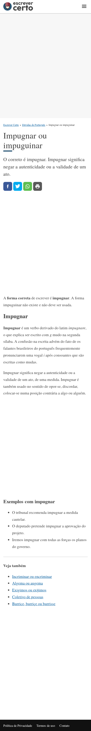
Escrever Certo (11, 125)
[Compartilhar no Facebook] (7, 186)
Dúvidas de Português (33, 125)
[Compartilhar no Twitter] (17, 186)
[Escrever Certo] (18, 6)
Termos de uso (45, 725)
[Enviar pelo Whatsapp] (27, 186)
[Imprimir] (37, 186)
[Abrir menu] (84, 6)
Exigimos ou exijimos (29, 590)
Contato (64, 725)
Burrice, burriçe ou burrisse (33, 603)
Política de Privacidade (17, 725)
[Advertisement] (45, 65)
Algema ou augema (27, 583)
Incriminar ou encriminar (32, 576)
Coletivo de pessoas (27, 596)
